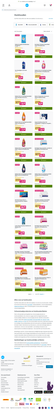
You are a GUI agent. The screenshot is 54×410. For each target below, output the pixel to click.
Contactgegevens (38, 377)
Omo (25, 321)
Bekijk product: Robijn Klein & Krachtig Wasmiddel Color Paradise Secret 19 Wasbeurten (23, 98)
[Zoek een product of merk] (2, 9)
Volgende (42, 294)
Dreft (48, 319)
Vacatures (36, 382)
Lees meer (51, 18)
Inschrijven (49, 366)
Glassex (44, 319)
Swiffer (16, 321)
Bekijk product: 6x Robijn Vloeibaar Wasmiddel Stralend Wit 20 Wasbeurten (43, 201)
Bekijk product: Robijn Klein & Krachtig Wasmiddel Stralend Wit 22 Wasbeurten (43, 175)
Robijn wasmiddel (28, 319)
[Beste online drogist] (49, 399)
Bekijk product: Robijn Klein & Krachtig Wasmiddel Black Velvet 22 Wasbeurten (23, 175)
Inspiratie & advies (38, 388)
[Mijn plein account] (9, 5)
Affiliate (36, 381)
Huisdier (3, 390)
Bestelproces (21, 382)
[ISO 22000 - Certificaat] (45, 399)
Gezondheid (4, 381)
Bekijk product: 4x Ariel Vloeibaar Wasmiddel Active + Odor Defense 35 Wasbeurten (43, 253)
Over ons (36, 384)
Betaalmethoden (21, 379)
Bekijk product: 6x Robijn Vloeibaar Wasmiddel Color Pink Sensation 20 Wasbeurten (23, 253)
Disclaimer (32, 407)
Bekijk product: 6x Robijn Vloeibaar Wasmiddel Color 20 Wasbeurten (43, 46)
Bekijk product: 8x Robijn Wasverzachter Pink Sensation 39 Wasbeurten (43, 227)
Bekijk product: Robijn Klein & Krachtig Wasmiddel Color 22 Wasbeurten (23, 124)
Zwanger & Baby (5, 384)
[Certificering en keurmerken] (38, 399)
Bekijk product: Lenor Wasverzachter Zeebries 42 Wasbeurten (23, 227)
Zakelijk (36, 379)
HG (41, 319)
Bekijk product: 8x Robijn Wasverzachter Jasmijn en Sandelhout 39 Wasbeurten (43, 150)
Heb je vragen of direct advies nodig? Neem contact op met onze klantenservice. (8, 363)
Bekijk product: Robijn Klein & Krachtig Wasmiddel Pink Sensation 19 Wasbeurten (43, 72)
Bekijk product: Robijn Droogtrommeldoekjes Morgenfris (23, 46)
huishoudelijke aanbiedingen (33, 343)
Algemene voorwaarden (15, 407)
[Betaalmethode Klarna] (22, 404)
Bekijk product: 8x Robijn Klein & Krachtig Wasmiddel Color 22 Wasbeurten (23, 279)
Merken (36, 386)
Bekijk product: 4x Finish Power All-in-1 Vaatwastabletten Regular (23, 201)
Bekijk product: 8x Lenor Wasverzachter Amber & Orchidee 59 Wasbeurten (43, 279)
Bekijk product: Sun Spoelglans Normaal (23, 72)
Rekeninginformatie (22, 381)
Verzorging (3, 377)
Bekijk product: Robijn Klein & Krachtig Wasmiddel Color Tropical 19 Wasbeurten (23, 150)
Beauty (2, 379)
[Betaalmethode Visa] (27, 404)
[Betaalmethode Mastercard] (31, 404)
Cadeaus (3, 386)
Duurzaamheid (21, 390)
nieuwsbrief (17, 348)
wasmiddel (29, 304)
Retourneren (21, 384)
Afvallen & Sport (5, 392)
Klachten (20, 386)
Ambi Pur (20, 321)
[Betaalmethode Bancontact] (37, 404)
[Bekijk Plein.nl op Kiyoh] (18, 399)
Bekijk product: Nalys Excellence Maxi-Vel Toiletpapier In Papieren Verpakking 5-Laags (43, 124)
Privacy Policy (26, 407)
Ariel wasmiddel (36, 319)
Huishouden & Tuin (5, 388)
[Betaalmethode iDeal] (34, 404)
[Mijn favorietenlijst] (44, 5)
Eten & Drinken (4, 382)
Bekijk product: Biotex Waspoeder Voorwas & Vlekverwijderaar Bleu (43, 98)
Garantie (20, 388)
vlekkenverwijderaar (19, 306)
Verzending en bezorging (23, 377)
